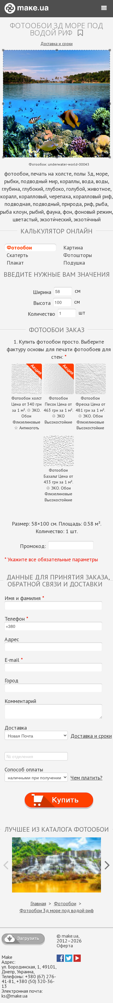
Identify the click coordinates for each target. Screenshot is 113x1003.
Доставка (16, 728)
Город (11, 681)
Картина (73, 247)
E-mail (14, 660)
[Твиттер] (68, 960)
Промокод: (33, 546)
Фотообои (19, 247)
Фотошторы (77, 255)
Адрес (12, 639)
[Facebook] (60, 960)
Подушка (74, 262)
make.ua (70, 936)
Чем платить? (86, 777)
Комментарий (20, 701)
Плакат (15, 262)
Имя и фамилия (24, 598)
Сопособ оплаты (24, 770)
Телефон (16, 619)
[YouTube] (77, 960)
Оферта (65, 945)
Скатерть (17, 255)
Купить (58, 794)
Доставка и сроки (56, 43)
